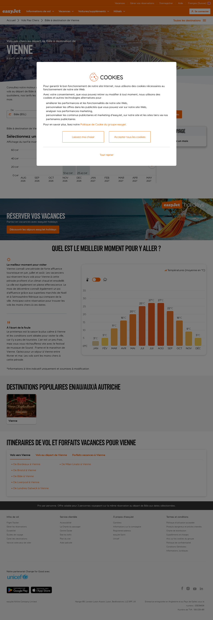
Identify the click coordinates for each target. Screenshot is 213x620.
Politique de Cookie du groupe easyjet (103, 124)
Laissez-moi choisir (83, 137)
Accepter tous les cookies (129, 137)
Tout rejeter (106, 154)
